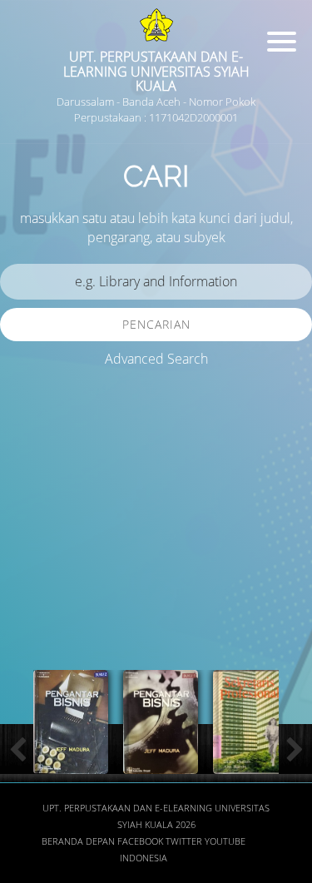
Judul (31, 496)
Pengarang (45, 545)
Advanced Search (156, 359)
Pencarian (156, 324)
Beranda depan (78, 841)
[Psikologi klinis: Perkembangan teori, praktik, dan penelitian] (162, 764)
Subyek (37, 594)
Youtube (225, 841)
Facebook (140, 841)
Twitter (184, 841)
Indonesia (143, 858)
